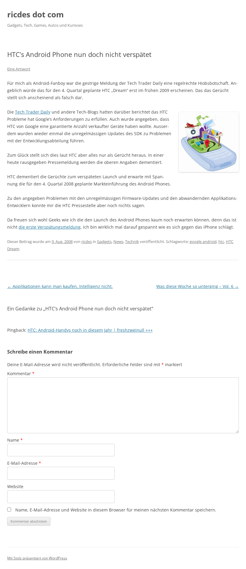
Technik (132, 241)
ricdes (86, 241)
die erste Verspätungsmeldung (50, 227)
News (118, 241)
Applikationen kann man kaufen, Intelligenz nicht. (60, 286)
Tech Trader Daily (32, 112)
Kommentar (20, 373)
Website (15, 486)
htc (221, 241)
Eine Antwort (18, 69)
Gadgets (104, 241)
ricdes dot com (35, 14)
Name (15, 440)
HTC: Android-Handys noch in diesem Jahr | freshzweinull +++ (90, 330)
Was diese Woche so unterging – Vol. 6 (197, 286)
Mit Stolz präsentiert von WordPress (37, 558)
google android (203, 241)
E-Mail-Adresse (24, 463)
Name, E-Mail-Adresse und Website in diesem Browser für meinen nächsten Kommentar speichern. (115, 510)
